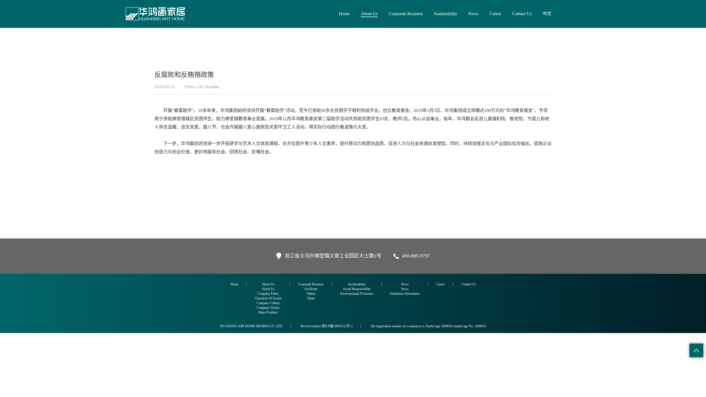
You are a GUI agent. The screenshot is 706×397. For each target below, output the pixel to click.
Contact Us (522, 13)
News (473, 13)
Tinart (311, 298)
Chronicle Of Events (268, 298)
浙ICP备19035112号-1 (337, 326)
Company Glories (268, 308)
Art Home (310, 289)
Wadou (310, 294)
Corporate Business (406, 13)
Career (495, 13)
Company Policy (268, 294)
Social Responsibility (357, 289)
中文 (547, 13)
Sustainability (445, 13)
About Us (369, 13)
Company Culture (268, 303)
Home (344, 13)
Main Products (268, 312)
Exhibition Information (405, 294)
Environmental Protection (356, 294)
